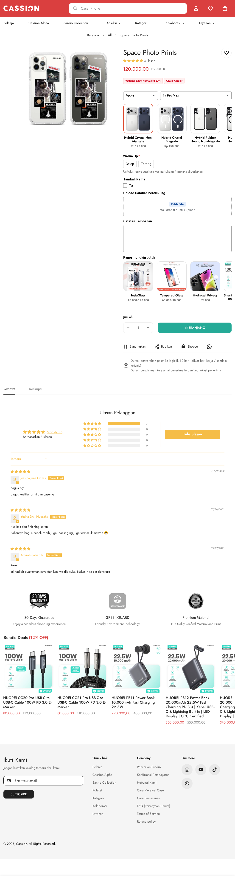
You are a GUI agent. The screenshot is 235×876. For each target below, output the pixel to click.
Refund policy (146, 821)
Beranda (93, 35)
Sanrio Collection (76, 23)
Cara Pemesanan (148, 798)
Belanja (97, 767)
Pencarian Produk (149, 767)
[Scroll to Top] (226, 851)
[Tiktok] (214, 769)
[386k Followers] (187, 769)
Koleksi (111, 23)
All (110, 35)
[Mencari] (128, 8)
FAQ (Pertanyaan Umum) (153, 806)
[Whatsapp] (187, 783)
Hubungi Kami (147, 782)
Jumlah (128, 317)
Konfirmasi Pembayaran (153, 774)
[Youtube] (200, 769)
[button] (133, 60)
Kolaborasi (173, 23)
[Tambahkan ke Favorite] (226, 53)
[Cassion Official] (21, 8)
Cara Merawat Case (150, 790)
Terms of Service (148, 813)
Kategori (141, 23)
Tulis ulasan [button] (192, 434)
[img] (20, 471)
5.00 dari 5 (54, 432)
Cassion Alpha (38, 23)
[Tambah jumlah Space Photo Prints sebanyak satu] (148, 328)
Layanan (205, 23)
